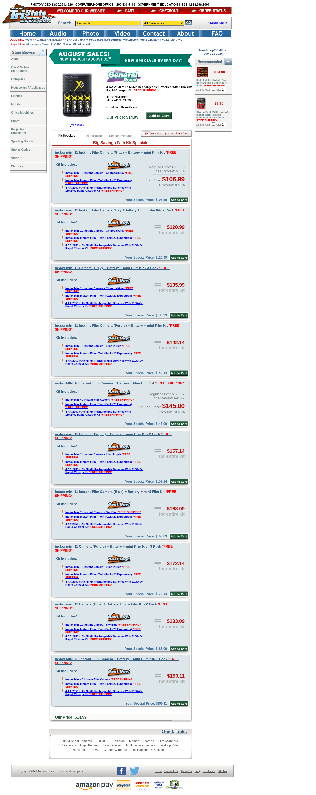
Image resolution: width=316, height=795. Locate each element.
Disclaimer (209, 771)
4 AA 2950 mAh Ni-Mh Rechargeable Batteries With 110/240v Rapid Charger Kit (98, 189)
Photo (28, 39)
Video (15, 158)
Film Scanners (168, 741)
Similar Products (121, 136)
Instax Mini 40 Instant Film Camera (99, 399)
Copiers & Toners (115, 750)
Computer (18, 79)
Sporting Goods (22, 141)
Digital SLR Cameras (110, 741)
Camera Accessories (49, 39)
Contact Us (171, 771)
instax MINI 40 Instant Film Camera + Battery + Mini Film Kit (119, 383)
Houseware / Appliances (28, 87)
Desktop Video (169, 745)
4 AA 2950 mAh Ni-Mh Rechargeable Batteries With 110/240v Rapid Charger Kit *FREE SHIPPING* (125, 39)
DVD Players (67, 745)
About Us (186, 771)
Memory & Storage (141, 741)
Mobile (15, 104)
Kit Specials (66, 135)
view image (77, 124)
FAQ (197, 771)
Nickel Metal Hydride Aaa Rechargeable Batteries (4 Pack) (212, 83)
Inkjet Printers (89, 745)
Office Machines (22, 112)
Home (158, 771)
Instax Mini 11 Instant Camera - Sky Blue (103, 512)
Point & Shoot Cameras (76, 741)
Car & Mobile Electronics (20, 69)
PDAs (95, 750)
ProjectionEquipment (18, 131)
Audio (15, 59)
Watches (17, 166)
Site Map (223, 771)
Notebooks (80, 750)
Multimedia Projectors (140, 745)
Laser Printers (112, 745)
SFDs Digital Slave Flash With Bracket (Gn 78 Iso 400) (58, 44)
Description (94, 136)
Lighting (16, 96)
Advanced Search (217, 23)
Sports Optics (20, 149)
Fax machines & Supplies (148, 750)
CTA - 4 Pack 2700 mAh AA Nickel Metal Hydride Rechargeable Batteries (212, 116)
